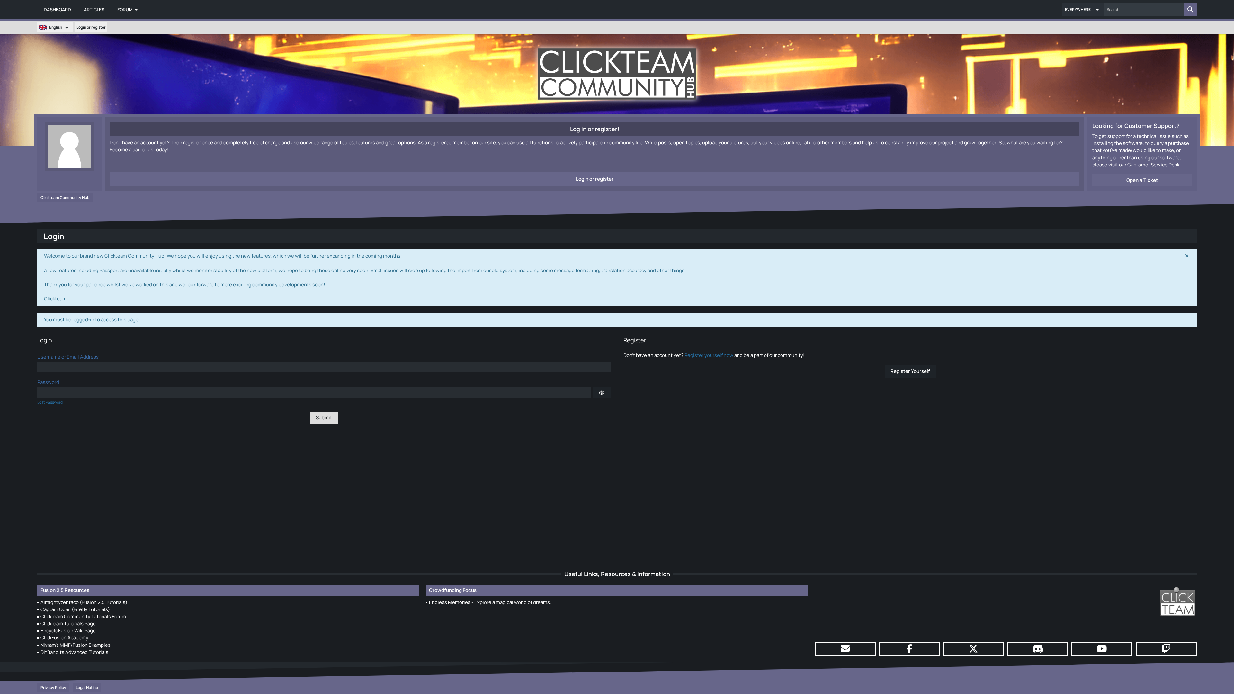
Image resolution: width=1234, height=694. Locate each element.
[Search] (1190, 9)
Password (48, 382)
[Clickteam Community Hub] (617, 74)
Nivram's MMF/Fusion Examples (75, 645)
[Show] (602, 392)
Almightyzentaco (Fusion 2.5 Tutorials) (83, 602)
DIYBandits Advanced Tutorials (74, 652)
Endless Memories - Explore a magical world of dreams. (490, 602)
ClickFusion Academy (64, 637)
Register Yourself (910, 371)
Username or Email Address (68, 356)
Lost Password (50, 402)
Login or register (91, 27)
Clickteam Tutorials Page (68, 623)
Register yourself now (708, 355)
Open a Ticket (1142, 180)
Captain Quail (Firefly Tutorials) (75, 609)
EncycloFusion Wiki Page (68, 630)
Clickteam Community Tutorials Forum (83, 616)
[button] (1083, 9)
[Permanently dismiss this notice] (1187, 256)
